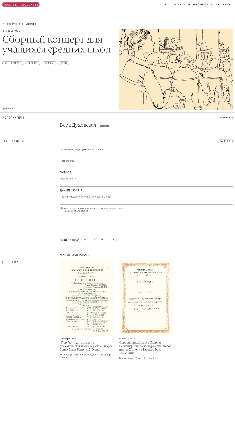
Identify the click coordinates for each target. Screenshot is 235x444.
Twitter (99, 239)
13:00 (64, 63)
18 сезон (33, 63)
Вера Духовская (84, 125)
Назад (14, 262)
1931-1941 (50, 63)
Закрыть (225, 117)
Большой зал (12, 63)
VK (85, 239)
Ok (113, 239)
